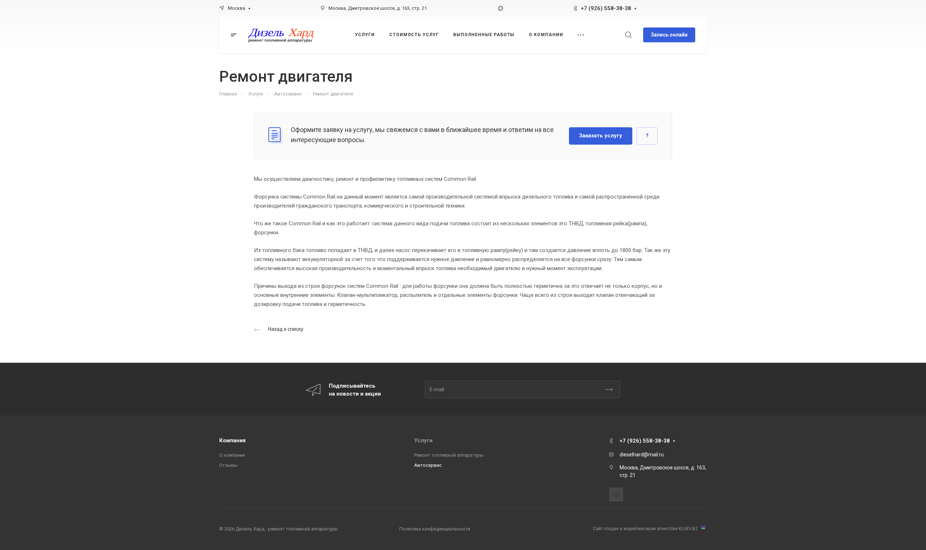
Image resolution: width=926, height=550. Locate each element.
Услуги (423, 440)
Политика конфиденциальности (434, 529)
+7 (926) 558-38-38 (606, 8)
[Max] (500, 8)
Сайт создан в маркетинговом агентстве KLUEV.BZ (645, 528)
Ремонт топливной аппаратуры (449, 455)
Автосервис (428, 465)
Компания (232, 440)
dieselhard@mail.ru (642, 454)
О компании (232, 455)
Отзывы (228, 465)
